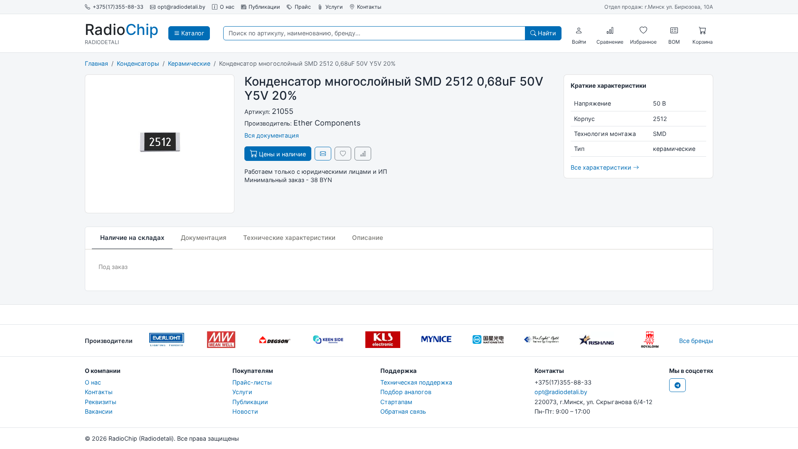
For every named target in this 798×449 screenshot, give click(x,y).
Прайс (303, 7)
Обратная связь (403, 411)
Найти (546, 33)
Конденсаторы (138, 63)
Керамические (189, 63)
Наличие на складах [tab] (132, 238)
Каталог (192, 33)
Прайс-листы (252, 382)
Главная (96, 63)
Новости (245, 411)
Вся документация (271, 135)
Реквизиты (100, 401)
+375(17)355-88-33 (118, 7)
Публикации (264, 7)
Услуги (334, 7)
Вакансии (99, 411)
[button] (578, 30)
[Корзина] (702, 30)
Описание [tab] (367, 238)
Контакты (369, 7)
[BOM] (674, 30)
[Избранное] (643, 30)
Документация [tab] (204, 238)
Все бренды (696, 340)
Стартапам (396, 401)
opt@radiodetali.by (181, 7)
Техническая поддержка (416, 382)
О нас (227, 7)
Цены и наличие (281, 154)
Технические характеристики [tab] (289, 238)
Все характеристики (602, 167)
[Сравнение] (610, 30)
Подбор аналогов (405, 391)
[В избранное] (343, 153)
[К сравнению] (363, 153)
